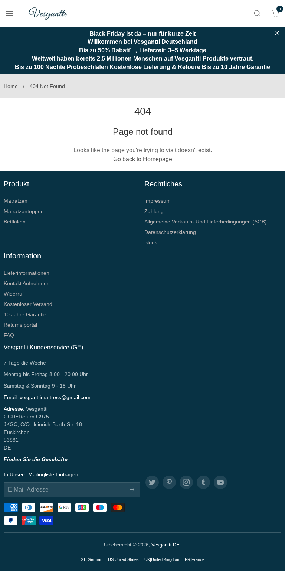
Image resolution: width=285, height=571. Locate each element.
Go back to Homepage (142, 159)
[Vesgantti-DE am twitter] (152, 482)
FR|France (194, 559)
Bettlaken (15, 222)
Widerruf (14, 294)
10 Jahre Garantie (25, 314)
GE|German (91, 559)
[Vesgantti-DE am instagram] (186, 482)
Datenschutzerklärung (170, 232)
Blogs (150, 242)
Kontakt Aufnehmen (27, 283)
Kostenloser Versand (28, 304)
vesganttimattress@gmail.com (55, 397)
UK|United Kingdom (161, 559)
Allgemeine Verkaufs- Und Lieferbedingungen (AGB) (205, 222)
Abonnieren (132, 489)
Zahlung (154, 211)
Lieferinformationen (26, 273)
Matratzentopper (23, 211)
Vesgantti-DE (165, 545)
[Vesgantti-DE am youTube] (220, 482)
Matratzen (15, 201)
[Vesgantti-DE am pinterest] (169, 482)
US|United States (123, 559)
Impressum (157, 201)
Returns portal (20, 325)
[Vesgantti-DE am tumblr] (203, 482)
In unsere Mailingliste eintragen (41, 474)
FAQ (9, 335)
